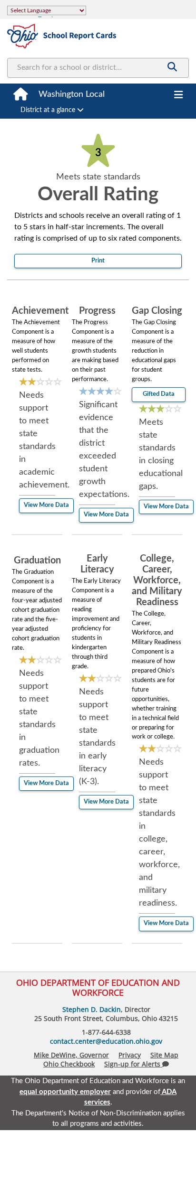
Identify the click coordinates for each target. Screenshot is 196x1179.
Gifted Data (159, 394)
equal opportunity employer (65, 1091)
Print (98, 261)
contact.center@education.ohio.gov (106, 1041)
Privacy (129, 1054)
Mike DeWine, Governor (71, 1054)
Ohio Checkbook (69, 1063)
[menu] (178, 95)
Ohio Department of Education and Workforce (98, 987)
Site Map (164, 1054)
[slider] (40, 382)
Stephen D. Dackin (91, 1009)
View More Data (46, 505)
